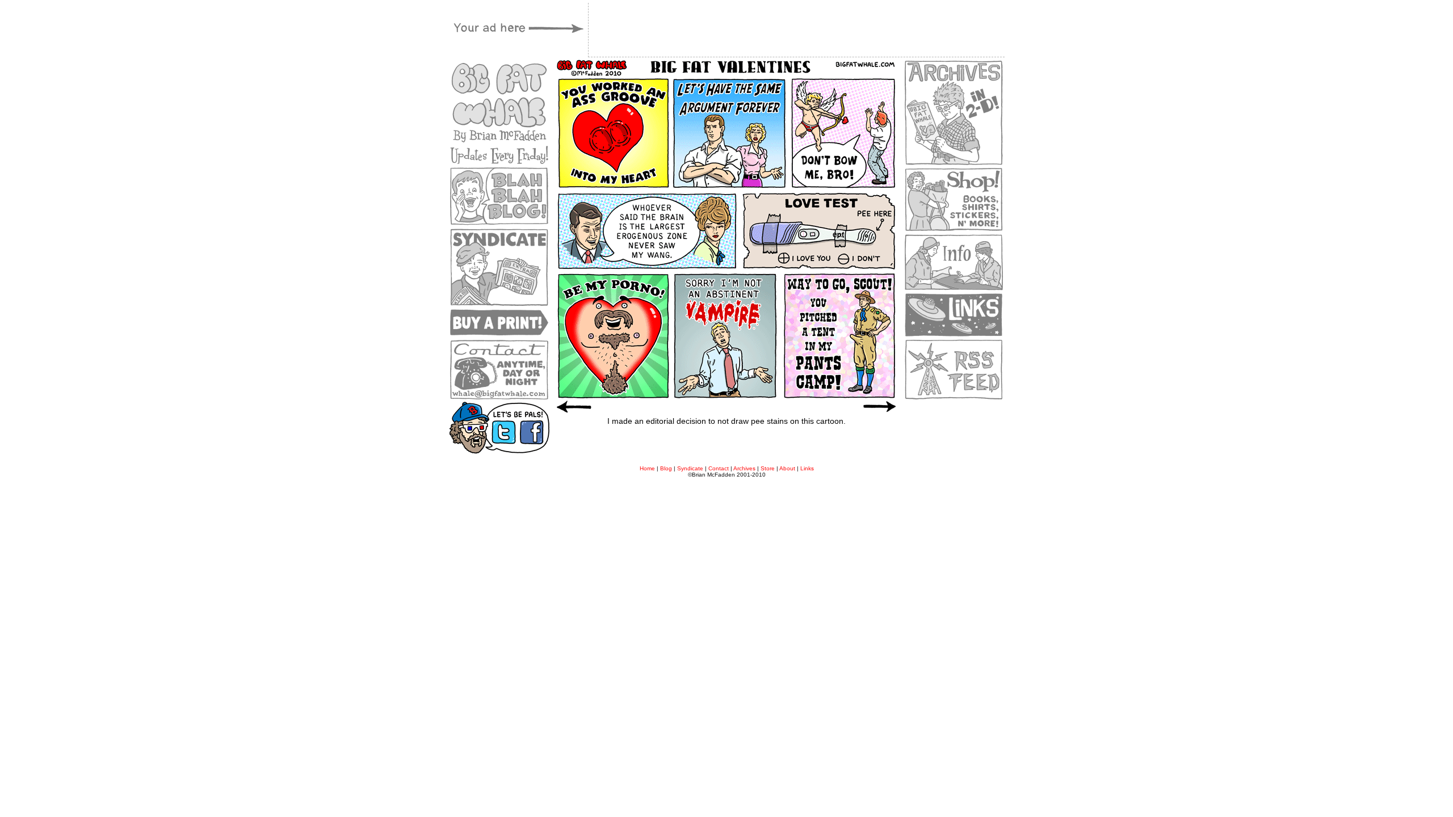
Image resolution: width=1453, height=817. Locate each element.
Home (647, 468)
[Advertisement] (726, 445)
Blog (666, 468)
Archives (744, 468)
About (787, 468)
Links (807, 468)
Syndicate (690, 468)
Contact (718, 468)
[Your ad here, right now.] (516, 51)
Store (768, 468)
